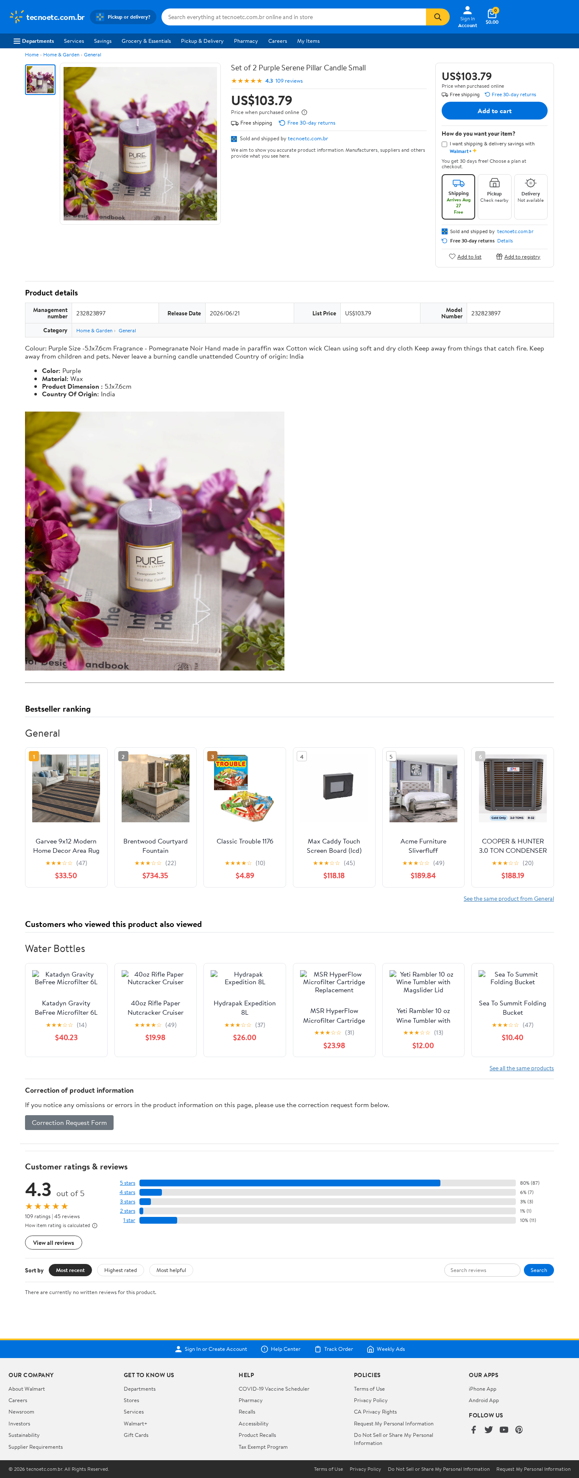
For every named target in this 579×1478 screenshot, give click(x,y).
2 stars (127, 1211)
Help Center (286, 1349)
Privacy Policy (371, 1400)
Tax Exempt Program (263, 1446)
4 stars (127, 1192)
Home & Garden (61, 54)
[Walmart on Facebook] (473, 1430)
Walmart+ (136, 1423)
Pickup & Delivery (202, 41)
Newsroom (21, 1411)
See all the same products (522, 1068)
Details (505, 241)
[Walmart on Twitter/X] (488, 1430)
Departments (38, 41)
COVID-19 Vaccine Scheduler (274, 1388)
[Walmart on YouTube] (504, 1430)
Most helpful (171, 1270)
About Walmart (26, 1388)
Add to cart (495, 110)
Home (32, 54)
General (92, 54)
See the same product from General (509, 898)
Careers (277, 41)
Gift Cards (136, 1435)
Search (539, 1270)
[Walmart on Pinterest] (519, 1430)
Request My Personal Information (394, 1423)
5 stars (127, 1183)
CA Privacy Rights (375, 1411)
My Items (308, 41)
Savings (102, 41)
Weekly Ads (391, 1349)
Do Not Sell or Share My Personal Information (439, 1469)
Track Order (338, 1349)
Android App (484, 1400)
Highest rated (120, 1270)
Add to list (469, 256)
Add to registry (522, 256)
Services (74, 41)
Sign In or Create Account (216, 1349)
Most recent (70, 1270)
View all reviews (53, 1243)
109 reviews (289, 81)
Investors (19, 1423)
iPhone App (482, 1388)
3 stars (127, 1201)
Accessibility (254, 1423)
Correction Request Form (69, 1122)
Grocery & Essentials (146, 41)
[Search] (438, 16)
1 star (129, 1220)
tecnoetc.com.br (308, 138)
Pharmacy (246, 41)
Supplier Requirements (35, 1446)
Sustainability (24, 1435)
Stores (131, 1400)
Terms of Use (369, 1388)
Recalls (247, 1411)
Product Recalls (257, 1435)
